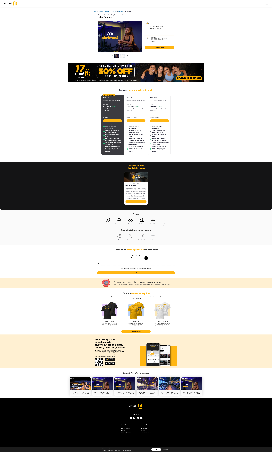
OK (156, 449)
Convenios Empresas (256, 4)
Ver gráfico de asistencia (155, 28)
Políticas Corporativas (146, 435)
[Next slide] (127, 56)
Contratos (143, 430)
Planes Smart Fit (144, 428)
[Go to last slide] (112, 56)
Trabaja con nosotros (146, 432)
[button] (116, 56)
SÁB (146, 258)
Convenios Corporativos (126, 432)
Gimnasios (229, 4)
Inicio (95, 11)
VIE (141, 258)
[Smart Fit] (11, 3)
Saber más (165, 449)
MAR (126, 258)
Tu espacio (238, 4)
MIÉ (131, 258)
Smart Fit (123, 430)
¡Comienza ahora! (112, 121)
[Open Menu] (266, 4)
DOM (151, 258)
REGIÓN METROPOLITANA (111, 11)
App (246, 4)
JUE (136, 258)
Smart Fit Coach (144, 437)
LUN (121, 258)
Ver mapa (153, 41)
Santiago (120, 11)
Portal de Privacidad (125, 437)
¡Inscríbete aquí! (136, 272)
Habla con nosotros (125, 428)
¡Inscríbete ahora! (159, 47)
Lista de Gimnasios (125, 435)
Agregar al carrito (136, 202)
